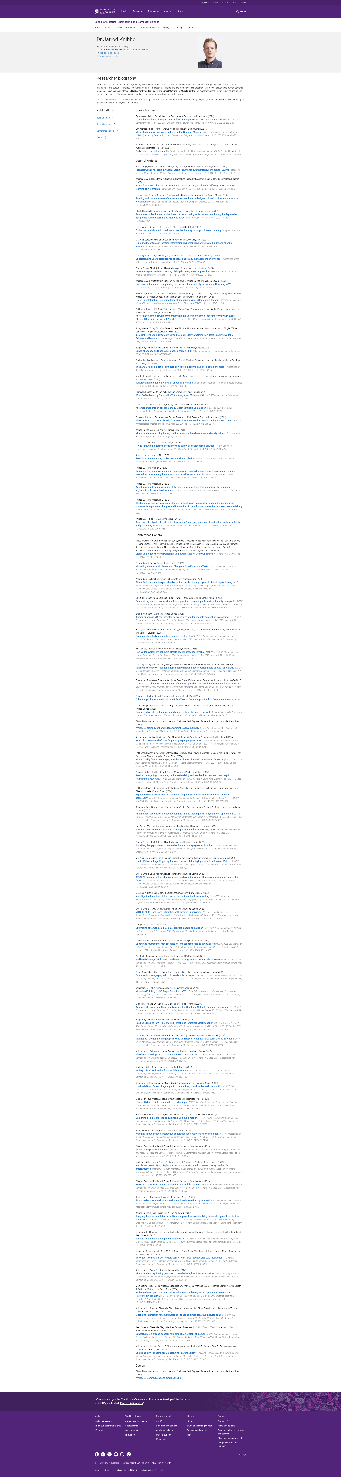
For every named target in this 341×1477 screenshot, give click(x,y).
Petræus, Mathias (176, 1051)
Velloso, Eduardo (212, 166)
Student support (163, 1435)
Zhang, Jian (141, 563)
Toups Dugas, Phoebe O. (178, 550)
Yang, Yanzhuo (160, 211)
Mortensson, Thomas (193, 1232)
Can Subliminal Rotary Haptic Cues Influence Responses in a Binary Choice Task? (179, 119)
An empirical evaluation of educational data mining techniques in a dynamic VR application (184, 813)
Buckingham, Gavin (180, 116)
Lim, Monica (141, 129)
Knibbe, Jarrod (200, 116)
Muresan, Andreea (154, 956)
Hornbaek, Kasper (172, 956)
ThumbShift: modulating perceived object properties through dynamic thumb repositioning (184, 582)
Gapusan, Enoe (199, 721)
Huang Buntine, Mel (190, 129)
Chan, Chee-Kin (205, 1308)
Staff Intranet (131, 1430)
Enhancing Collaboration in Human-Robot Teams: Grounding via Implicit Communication (183, 699)
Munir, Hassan (142, 1311)
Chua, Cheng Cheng (157, 972)
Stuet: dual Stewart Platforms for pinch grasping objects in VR (168, 740)
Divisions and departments (230, 1438)
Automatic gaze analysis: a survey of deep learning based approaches (173, 271)
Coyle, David (170, 1083)
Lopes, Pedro (163, 376)
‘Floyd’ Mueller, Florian (146, 540)
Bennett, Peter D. (211, 1346)
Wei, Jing (204, 328)
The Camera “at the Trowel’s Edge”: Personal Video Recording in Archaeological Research (183, 420)
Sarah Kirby (159, 135)
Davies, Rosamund (177, 417)
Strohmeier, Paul (143, 144)
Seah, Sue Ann (156, 430)
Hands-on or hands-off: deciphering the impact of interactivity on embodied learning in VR (183, 284)
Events (225, 3)
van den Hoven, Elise (172, 297)
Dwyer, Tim (145, 363)
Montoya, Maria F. (194, 293)
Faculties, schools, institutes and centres (231, 1432)
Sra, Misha (179, 540)
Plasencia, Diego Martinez (191, 1146)
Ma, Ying (140, 239)
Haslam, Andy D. (183, 1286)
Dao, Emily (140, 956)
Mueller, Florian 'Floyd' (166, 756)
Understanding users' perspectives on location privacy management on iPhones (178, 259)
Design (101, 137)
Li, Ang (139, 195)
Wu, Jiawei (218, 1308)
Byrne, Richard (189, 376)
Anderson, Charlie (144, 1251)
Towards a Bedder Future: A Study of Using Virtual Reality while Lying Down (176, 829)
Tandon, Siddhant (169, 360)
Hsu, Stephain (157, 179)
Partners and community (159, 11)
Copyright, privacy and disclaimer (108, 1470)
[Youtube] (116, 1454)
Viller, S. (176, 227)
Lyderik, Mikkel (176, 1162)
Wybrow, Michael (194, 772)
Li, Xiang (208, 293)
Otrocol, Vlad (209, 1327)
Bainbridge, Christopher (186, 1308)
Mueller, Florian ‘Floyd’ (197, 297)
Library (190, 1421)
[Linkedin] (103, 1454)
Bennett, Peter (181, 1327)
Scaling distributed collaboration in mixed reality (161, 636)
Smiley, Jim (141, 360)
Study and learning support (199, 1425)
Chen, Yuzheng (220, 293)
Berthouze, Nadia (165, 540)
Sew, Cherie (150, 255)
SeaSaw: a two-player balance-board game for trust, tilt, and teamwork (173, 712)
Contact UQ (223, 1421)
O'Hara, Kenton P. (158, 1346)
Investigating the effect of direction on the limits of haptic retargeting (172, 896)
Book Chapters (105, 118)
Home (97, 27)
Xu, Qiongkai (170, 1004)
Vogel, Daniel (193, 392)
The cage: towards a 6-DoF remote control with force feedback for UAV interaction (179, 1257)
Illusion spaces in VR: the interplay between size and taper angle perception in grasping (182, 617)
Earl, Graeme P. (194, 417)
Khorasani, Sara (143, 179)
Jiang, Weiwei (142, 328)
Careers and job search (136, 1421)
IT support (130, 1435)
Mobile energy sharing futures (152, 1149)
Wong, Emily (178, 629)
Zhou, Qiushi (151, 858)
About (180, 11)
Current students (149, 27)
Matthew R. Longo (158, 154)
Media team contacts (104, 1421)
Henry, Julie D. (189, 598)
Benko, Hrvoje (156, 1213)
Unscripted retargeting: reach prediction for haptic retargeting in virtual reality (177, 943)
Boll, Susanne (226, 540)
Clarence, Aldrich (143, 772)
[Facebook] (97, 1454)
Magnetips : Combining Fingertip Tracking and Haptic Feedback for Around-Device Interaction (185, 1038)
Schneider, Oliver (143, 550)
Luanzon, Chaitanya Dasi (179, 721)
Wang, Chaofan (156, 328)
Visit (189, 1435)
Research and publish (197, 1430)
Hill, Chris (158, 309)
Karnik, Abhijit (195, 1327)
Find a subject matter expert (108, 1425)
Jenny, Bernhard (233, 360)
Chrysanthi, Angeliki (145, 417)
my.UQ (159, 1421)
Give (234, 3)
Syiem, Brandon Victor (161, 629)
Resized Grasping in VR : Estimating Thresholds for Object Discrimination (174, 1023)
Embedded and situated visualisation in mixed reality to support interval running (178, 230)
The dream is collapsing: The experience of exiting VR (164, 1054)
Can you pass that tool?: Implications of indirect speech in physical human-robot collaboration (186, 683)
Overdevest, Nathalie (175, 293)
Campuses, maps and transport (228, 1444)
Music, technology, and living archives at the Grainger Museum (169, 132)
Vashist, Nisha (160, 721)
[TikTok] (129, 1454)
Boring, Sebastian (174, 404)
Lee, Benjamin (153, 360)
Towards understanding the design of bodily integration (165, 382)
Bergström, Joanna (220, 144)
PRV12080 (169, 1463)
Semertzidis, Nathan (206, 376)
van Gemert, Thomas (145, 648)
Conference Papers (107, 131)
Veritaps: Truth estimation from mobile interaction (162, 1070)
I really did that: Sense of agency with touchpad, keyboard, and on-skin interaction (179, 1086)
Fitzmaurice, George (178, 1197)
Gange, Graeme (143, 924)
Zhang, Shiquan (152, 664)
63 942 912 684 (133, 1463)
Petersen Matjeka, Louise (151, 547)
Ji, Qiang (203, 268)
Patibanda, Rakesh (144, 293)
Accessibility (129, 1470)
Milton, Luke (176, 1232)
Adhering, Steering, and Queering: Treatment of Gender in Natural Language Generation (182, 1007)
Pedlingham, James (213, 1232)
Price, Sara (202, 547)
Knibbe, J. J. (141, 442)
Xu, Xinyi (227, 705)
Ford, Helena (163, 1232)
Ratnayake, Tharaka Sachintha (161, 680)
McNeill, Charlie (173, 1251)
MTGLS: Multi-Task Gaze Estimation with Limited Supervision (168, 912)
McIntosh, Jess (189, 144)
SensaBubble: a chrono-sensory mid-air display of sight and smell (170, 1334)
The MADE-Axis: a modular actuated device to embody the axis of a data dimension (180, 367)
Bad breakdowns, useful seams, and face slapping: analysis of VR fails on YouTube (179, 959)
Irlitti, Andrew (179, 166)
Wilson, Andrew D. (176, 1213)
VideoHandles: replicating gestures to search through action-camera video (175, 1273)
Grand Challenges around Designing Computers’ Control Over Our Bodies (174, 553)
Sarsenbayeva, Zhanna (155, 239)
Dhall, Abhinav (156, 268)
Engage (166, 27)
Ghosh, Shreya (142, 268)
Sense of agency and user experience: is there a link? (164, 351)
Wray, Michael (200, 1251)
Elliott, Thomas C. (144, 211)
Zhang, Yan (141, 680)
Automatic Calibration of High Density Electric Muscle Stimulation (171, 408)
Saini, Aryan (159, 293)
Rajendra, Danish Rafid (180, 705)
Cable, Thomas (231, 1308)
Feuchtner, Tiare (192, 629)
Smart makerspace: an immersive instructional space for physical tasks (174, 1200)
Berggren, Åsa (161, 417)
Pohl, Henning (174, 144)
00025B (152, 1463)
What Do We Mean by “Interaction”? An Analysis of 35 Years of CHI (171, 395)
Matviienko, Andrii (208, 309)
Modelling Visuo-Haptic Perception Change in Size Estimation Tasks (172, 566)
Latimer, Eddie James (202, 1286)
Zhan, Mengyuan (143, 705)
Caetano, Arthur (151, 544)
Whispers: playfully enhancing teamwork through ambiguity (167, 728)
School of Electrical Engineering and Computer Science (127, 21)
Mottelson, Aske (159, 144)
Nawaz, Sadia (179, 281)
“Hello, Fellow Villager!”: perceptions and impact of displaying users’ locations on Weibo (182, 861)
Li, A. (138, 227)
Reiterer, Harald (215, 547)
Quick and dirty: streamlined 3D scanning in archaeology (166, 1353)
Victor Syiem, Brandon (161, 281)
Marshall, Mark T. (194, 1346)
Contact (243, 3)
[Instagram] (122, 1454)
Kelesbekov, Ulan (143, 737)
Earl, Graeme (226, 1346)
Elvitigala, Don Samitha (205, 550)
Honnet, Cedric (172, 1114)
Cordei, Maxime (215, 195)
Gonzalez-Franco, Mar (195, 540)
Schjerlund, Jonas (158, 1051)
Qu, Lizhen (159, 1004)
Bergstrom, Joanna (183, 988)
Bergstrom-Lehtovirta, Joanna (149, 1083)
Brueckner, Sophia (206, 1114)
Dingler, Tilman (231, 328)
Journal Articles (106, 124)
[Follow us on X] (109, 1454)
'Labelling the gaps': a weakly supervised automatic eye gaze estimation (174, 845)
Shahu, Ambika (159, 550)
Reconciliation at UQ (132, 1403)
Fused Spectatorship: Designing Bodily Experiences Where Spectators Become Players (182, 300)
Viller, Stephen (182, 195)
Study (124, 11)
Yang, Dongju (167, 664)
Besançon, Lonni (202, 360)
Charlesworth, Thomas (146, 1232)
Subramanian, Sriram (155, 1330)
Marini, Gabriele (159, 737)
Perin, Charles (149, 195)
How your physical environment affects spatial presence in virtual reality (174, 652)
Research (137, 11)
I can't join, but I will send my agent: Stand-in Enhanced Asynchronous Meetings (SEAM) (182, 169)
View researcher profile (107, 56)
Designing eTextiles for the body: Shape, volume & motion (166, 1118)
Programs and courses (166, 1425)
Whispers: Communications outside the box (159, 1378)
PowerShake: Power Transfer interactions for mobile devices (168, 1184)
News (215, 3)
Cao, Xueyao (216, 705)
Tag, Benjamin (164, 858)
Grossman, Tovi (157, 1197)
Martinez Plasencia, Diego (148, 1286)
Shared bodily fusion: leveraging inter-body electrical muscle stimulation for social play (182, 759)
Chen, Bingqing (170, 129)
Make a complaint (226, 1425)
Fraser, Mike (173, 430)
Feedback (159, 1470)
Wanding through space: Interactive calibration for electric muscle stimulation (177, 1133)
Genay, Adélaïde (143, 629)
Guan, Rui (169, 179)
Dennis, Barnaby (220, 1286)
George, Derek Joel (200, 705)
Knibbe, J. (154, 227)
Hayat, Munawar (172, 268)
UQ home (205, 3)
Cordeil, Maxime (162, 116)
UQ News (99, 1430)
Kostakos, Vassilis (164, 331)
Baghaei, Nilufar (205, 211)
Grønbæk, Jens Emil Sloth (160, 166)
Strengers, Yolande (144, 1004)
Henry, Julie (187, 211)
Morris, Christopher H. (232, 1251)
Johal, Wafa (153, 563)
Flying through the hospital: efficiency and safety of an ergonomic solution (175, 445)
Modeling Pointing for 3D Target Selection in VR (161, 991)
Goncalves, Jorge (183, 179)
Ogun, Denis (187, 1251)
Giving (179, 27)
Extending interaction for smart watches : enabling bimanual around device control (179, 1315)
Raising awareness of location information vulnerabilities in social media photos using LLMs (185, 667)
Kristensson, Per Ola (199, 544)
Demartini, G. (166, 227)
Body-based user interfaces (150, 151)
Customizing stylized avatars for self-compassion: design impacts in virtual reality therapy (184, 601)
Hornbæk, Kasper (155, 148)
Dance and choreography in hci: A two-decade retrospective (167, 975)
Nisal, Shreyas (234, 293)
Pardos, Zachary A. (205, 807)
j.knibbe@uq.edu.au (109, 53)
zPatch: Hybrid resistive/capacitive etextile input (162, 1102)
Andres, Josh (142, 297)
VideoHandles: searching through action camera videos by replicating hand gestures (181, 433)
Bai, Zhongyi (141, 166)
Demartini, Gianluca (166, 195)
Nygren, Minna (171, 547)
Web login (242, 1455)
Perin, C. (145, 227)
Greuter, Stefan (146, 379)
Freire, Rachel (142, 1114)
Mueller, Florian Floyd (146, 376)
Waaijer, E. (169, 442)
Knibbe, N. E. (154, 442)
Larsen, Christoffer (159, 1162)
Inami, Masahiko (167, 544)
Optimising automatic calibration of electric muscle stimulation (169, 928)
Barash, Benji (159, 1251)
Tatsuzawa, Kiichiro (145, 116)
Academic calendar (165, 1430)
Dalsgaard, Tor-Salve (145, 988)
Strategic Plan (132, 1425)
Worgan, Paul (142, 1146)
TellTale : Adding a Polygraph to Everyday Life (160, 1238)
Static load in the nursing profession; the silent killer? (164, 458)
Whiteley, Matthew (146, 1289)
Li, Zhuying (222, 376)
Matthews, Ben (232, 721)
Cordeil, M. (189, 227)
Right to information (144, 1470)
